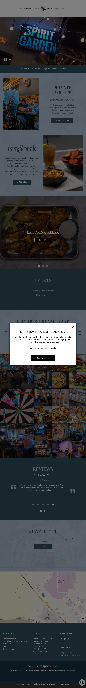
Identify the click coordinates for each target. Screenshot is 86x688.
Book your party (43, 358)
